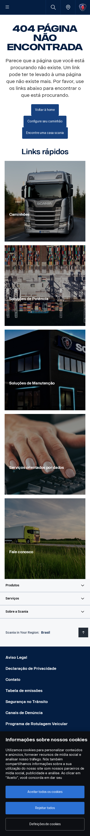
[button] (45, 585)
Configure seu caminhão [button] (45, 121)
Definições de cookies (45, 824)
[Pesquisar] (53, 7)
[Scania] (82, 7)
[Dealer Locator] (68, 7)
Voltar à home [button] (45, 110)
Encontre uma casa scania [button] (45, 133)
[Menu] (7, 7)
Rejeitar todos (45, 808)
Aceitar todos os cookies (45, 792)
